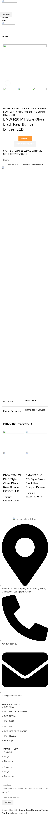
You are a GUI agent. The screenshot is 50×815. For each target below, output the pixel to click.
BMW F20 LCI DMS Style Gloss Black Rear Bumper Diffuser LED (12, 483)
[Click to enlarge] (7, 83)
